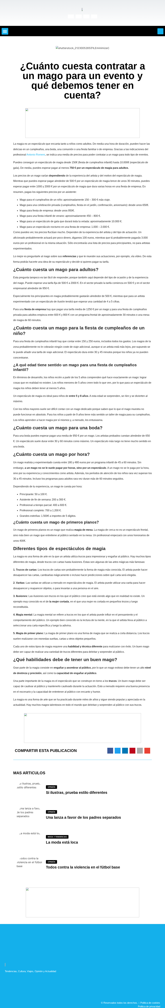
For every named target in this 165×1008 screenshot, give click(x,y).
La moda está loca (62, 842)
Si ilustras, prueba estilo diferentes (76, 792)
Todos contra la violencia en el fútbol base (83, 867)
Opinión (51, 787)
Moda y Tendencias (57, 837)
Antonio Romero (35, 154)
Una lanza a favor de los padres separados (83, 817)
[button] (5, 31)
